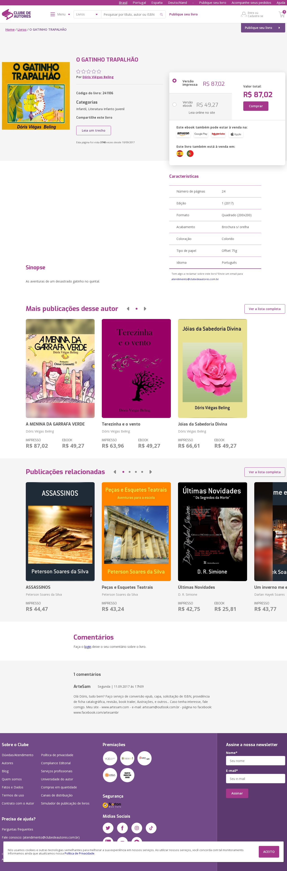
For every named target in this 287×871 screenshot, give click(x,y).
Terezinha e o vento (121, 424)
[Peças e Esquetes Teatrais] (136, 531)
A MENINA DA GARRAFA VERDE (55, 424)
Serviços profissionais (56, 771)
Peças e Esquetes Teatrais (127, 587)
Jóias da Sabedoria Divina (202, 424)
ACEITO (269, 852)
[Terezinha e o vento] (136, 368)
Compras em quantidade (59, 787)
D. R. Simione (187, 594)
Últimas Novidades (196, 587)
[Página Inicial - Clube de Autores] (16, 15)
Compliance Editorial (56, 763)
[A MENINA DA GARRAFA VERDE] (60, 368)
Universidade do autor (57, 779)
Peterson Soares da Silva (44, 594)
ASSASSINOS (38, 587)
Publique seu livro (212, 2)
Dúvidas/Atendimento (17, 755)
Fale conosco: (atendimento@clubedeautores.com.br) (41, 837)
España (157, 2)
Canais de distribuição (57, 795)
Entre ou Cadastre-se (255, 14)
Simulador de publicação (65, 803)
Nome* (231, 753)
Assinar (237, 793)
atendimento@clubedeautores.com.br (195, 279)
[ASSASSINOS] (60, 531)
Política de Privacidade (79, 853)
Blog (5, 771)
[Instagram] (136, 828)
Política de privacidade (57, 755)
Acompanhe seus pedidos (251, 2)
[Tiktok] (151, 828)
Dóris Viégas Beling (98, 77)
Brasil (123, 2)
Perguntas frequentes (17, 829)
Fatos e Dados (12, 787)
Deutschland (177, 2)
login (87, 646)
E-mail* (232, 771)
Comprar (256, 106)
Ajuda (281, 2)
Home (10, 29)
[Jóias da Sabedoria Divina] (212, 368)
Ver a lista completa (265, 309)
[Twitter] (108, 828)
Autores (7, 763)
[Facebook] (122, 828)
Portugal (139, 2)
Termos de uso (13, 795)
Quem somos (12, 779)
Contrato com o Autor (18, 803)
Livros (21, 29)
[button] (128, 308)
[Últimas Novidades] (212, 531)
